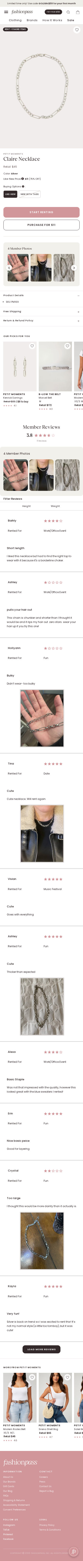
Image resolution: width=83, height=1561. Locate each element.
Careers (43, 1477)
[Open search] (68, 12)
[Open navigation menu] (6, 12)
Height (26, 506)
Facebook (8, 1539)
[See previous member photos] (9, 268)
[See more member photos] (74, 268)
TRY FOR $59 (53, 12)
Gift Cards (8, 1486)
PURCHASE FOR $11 (41, 225)
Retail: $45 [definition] (10, 166)
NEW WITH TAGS (30, 194)
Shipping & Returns (14, 1500)
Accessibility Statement (16, 1505)
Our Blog (7, 1491)
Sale (70, 20)
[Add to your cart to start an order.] (77, 12)
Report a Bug (46, 1491)
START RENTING (41, 212)
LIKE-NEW (10, 194)
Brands (32, 20)
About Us (8, 1477)
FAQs (6, 1495)
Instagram (9, 1525)
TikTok (6, 1529)
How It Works (52, 20)
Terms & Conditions (50, 1529)
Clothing (15, 20)
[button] (41, 264)
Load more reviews (41, 1349)
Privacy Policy (46, 1525)
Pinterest (8, 1534)
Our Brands (9, 1481)
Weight (55, 506)
